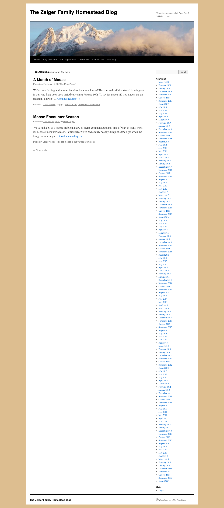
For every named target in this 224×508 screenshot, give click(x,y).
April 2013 (163, 342)
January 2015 (164, 276)
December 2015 (165, 242)
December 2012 (165, 355)
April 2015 (163, 267)
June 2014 (163, 298)
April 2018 (163, 154)
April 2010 (163, 455)
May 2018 (163, 151)
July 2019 (163, 107)
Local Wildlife (49, 104)
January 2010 (164, 465)
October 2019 (164, 97)
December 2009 (165, 468)
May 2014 (163, 301)
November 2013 (165, 320)
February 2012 (165, 386)
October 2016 (164, 210)
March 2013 (164, 345)
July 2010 (163, 446)
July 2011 (163, 408)
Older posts (40, 150)
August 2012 (164, 367)
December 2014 (165, 279)
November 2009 (165, 471)
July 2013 (163, 333)
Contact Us (98, 59)
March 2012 (164, 383)
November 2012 (165, 358)
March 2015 (164, 270)
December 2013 (165, 317)
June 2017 (163, 185)
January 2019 (164, 125)
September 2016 (165, 213)
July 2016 (163, 220)
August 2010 (164, 443)
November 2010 (165, 433)
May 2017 (163, 188)
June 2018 (163, 147)
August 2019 (164, 103)
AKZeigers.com (68, 59)
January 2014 (164, 314)
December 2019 (165, 91)
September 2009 (165, 477)
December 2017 (165, 166)
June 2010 (163, 449)
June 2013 (163, 336)
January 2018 (164, 163)
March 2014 (164, 308)
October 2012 (164, 361)
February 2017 (165, 198)
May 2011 (163, 415)
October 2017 (164, 173)
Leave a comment (91, 104)
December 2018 (165, 129)
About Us (84, 59)
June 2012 (163, 374)
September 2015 (165, 251)
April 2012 (163, 380)
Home (37, 59)
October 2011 (164, 399)
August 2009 (164, 481)
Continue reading (68, 98)
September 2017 (165, 176)
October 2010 (164, 437)
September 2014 (165, 289)
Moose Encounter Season (56, 116)
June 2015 (163, 261)
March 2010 (164, 459)
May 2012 (163, 377)
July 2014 (163, 295)
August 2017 (164, 179)
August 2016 (164, 217)
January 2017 (164, 201)
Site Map (111, 59)
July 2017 (163, 182)
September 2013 (165, 327)
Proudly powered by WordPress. (172, 499)
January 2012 (164, 389)
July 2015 (163, 257)
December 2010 (165, 430)
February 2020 (165, 85)
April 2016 (163, 229)
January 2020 (164, 88)
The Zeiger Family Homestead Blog (73, 12)
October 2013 (164, 323)
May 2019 (163, 113)
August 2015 (164, 254)
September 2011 (165, 402)
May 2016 (163, 226)
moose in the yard (73, 104)
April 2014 (163, 305)
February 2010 (165, 462)
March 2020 (164, 81)
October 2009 (164, 474)
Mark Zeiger (70, 83)
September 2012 (165, 364)
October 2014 (164, 286)
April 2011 (163, 418)
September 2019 (165, 100)
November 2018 (165, 132)
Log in (161, 490)
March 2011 (164, 421)
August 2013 (164, 330)
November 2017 (165, 169)
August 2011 (164, 405)
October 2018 (164, 135)
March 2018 (164, 157)
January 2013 (164, 352)
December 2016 (165, 204)
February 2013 (165, 349)
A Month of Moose (49, 79)
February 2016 (165, 235)
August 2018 (164, 141)
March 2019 (164, 119)
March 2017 (164, 195)
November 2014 (165, 283)
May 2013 (163, 339)
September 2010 (165, 440)
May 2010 (163, 452)
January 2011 (164, 427)
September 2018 (165, 138)
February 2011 (165, 424)
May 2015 (163, 264)
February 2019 (165, 122)
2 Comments (89, 141)
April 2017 (163, 191)
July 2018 (163, 144)
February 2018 (165, 160)
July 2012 (163, 371)
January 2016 (164, 239)
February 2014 (165, 311)
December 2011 (165, 393)
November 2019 (165, 94)
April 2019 (163, 116)
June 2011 (163, 411)
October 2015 (164, 248)
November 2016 (165, 207)
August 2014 (164, 292)
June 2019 (163, 110)
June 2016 (163, 223)
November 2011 (165, 396)
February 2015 (165, 273)
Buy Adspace (50, 59)
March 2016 (164, 232)
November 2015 (165, 245)
